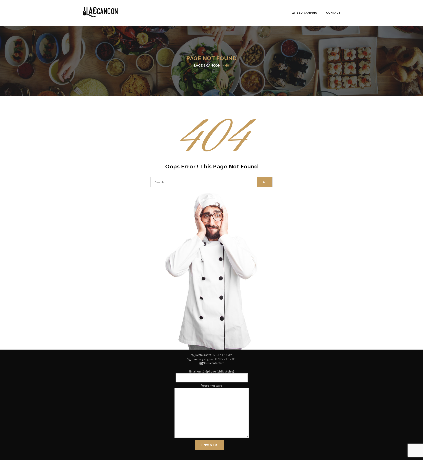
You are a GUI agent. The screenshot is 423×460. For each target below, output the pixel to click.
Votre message (211, 385)
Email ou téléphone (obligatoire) (211, 371)
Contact (333, 12)
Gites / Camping (304, 12)
